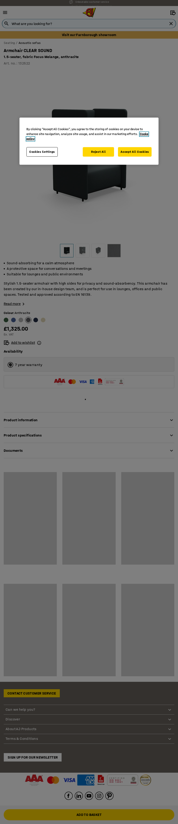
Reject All (98, 152)
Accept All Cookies (135, 152)
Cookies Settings (42, 152)
